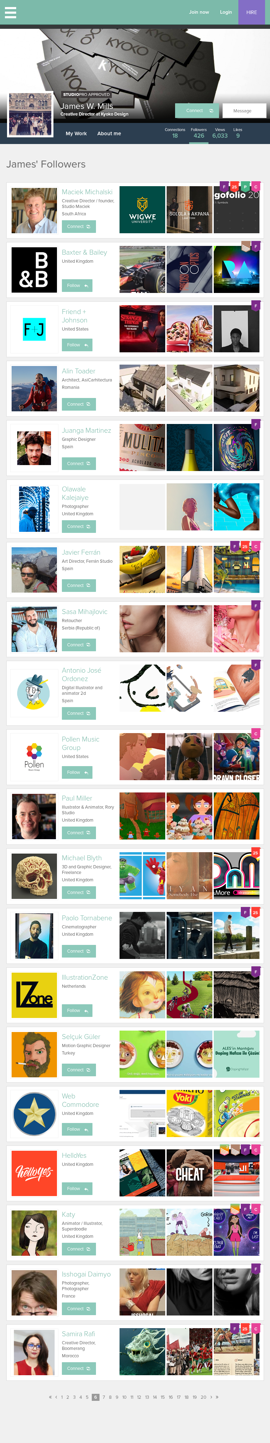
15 (163, 1397)
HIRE (251, 12)
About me (109, 133)
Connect (194, 110)
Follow (73, 285)
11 (131, 1397)
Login (226, 12)
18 (187, 1397)
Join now (199, 12)
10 (124, 1397)
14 (155, 1397)
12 (139, 1397)
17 (179, 1397)
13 (147, 1397)
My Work (76, 133)
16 (171, 1397)
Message (242, 111)
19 (195, 1397)
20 (203, 1397)
